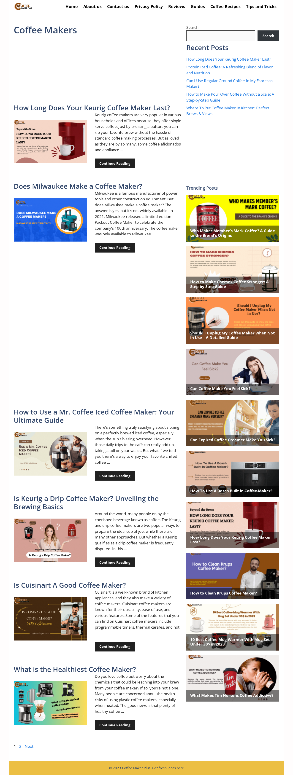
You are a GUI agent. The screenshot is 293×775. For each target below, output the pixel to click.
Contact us (118, 6)
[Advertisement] (98, 70)
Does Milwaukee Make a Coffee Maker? (78, 186)
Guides (198, 6)
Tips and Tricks (261, 6)
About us (92, 6)
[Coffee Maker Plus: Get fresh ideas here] (23, 6)
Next (31, 746)
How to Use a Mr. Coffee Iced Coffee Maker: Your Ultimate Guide (94, 416)
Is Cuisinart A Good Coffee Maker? (70, 585)
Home (71, 6)
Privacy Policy (149, 6)
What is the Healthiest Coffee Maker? (75, 669)
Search (192, 27)
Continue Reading (114, 163)
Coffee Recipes (225, 6)
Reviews (176, 6)
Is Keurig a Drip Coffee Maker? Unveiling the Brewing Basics (86, 502)
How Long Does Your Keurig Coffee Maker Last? (92, 107)
